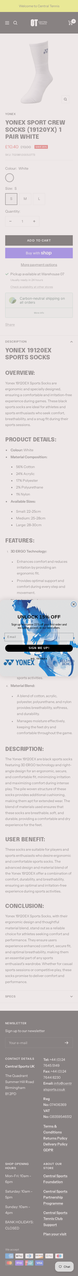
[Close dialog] (73, 604)
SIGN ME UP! (39, 648)
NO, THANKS (39, 658)
